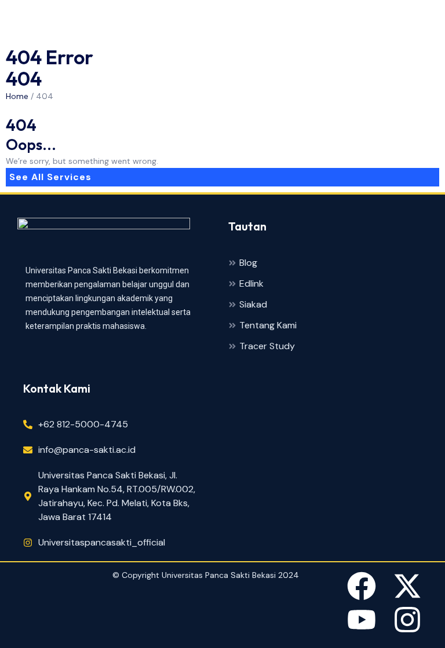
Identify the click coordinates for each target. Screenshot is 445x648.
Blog (248, 263)
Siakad (253, 305)
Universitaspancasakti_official (101, 542)
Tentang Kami (268, 326)
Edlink (251, 284)
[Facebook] (361, 588)
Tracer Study (267, 346)
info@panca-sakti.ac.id (87, 450)
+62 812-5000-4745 (83, 424)
